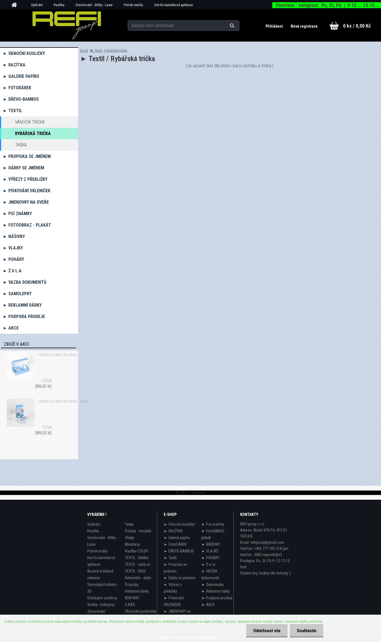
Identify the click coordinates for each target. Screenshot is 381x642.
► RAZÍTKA (14, 65)
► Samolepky (17, 293)
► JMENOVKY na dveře (26, 202)
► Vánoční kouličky (24, 53)
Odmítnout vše (267, 630)
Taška (21, 145)
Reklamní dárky (137, 591)
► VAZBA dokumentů (24, 282)
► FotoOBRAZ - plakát (27, 225)
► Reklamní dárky (22, 305)
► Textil (12, 110)
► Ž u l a (12, 270)
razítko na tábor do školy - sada (63, 401)
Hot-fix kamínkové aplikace (173, 5)
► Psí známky (17, 213)
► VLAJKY (13, 248)
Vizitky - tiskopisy (101, 604)
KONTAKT (132, 598)
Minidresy (132, 544)
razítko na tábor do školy (57, 354)
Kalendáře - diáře (138, 578)
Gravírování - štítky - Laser (94, 5)
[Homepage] (16, 5)
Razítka (59, 5)
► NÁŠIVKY (14, 236)
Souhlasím (306, 630)
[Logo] (66, 25)
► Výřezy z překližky (25, 179)
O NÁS (130, 604)
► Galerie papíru (21, 76)
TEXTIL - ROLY (135, 571)
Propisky (132, 584)
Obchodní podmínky (140, 611)
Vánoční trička (30, 122)
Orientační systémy (102, 598)
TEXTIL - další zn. (138, 564)
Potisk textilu (133, 5)
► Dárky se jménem (23, 167)
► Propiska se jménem (27, 156)
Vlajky (129, 537)
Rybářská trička (33, 133)
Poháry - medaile (138, 531)
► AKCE (11, 328)
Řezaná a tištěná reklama (100, 574)
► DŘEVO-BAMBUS (21, 99)
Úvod (84, 50)
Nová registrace (304, 26)
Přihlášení (275, 26)
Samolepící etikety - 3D (102, 587)
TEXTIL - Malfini (136, 558)
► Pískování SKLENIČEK (26, 190)
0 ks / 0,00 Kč (357, 26)
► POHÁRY (13, 259)
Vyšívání (37, 5)
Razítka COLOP (136, 551)
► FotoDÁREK (17, 87)
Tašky (129, 524)
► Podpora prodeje (24, 316)
